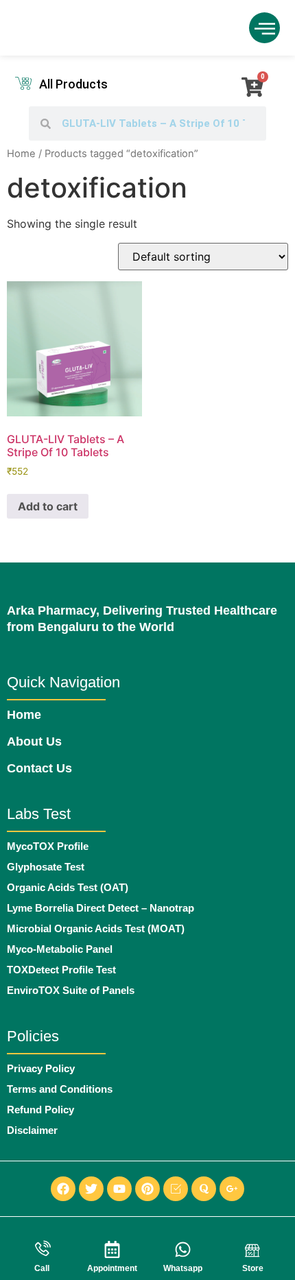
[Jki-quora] (203, 1188)
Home (21, 153)
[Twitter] (91, 1188)
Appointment (112, 1268)
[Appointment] (112, 1249)
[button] (264, 27)
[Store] (252, 1249)
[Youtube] (119, 1188)
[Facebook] (63, 1188)
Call (41, 1268)
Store (252, 1268)
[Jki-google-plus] (232, 1188)
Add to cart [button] (48, 506)
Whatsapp (182, 1268)
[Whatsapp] (182, 1249)
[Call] (42, 1249)
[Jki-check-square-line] (175, 1188)
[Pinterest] (147, 1188)
